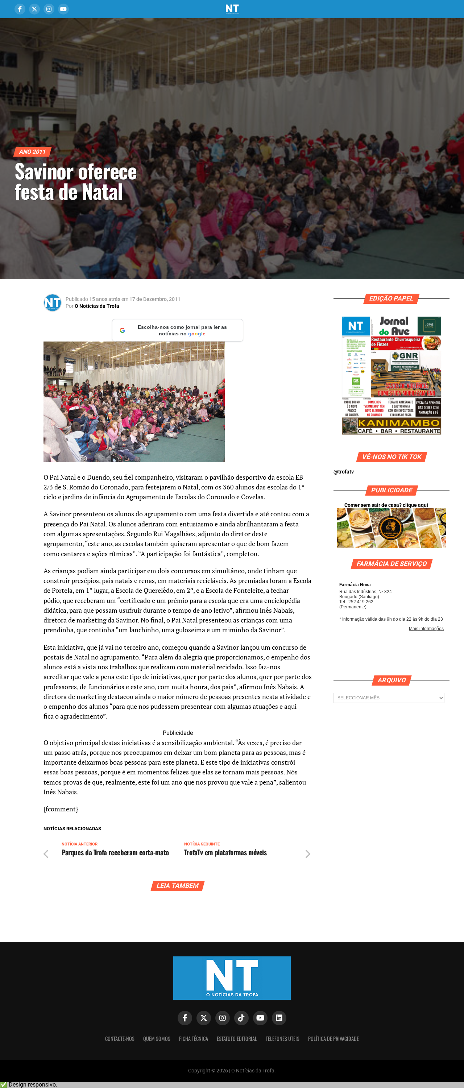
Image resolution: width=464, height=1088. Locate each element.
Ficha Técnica (193, 1038)
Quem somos (156, 1038)
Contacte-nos (119, 1038)
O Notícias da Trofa (97, 306)
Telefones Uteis (282, 1038)
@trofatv (344, 472)
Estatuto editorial (237, 1038)
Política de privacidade (333, 1038)
